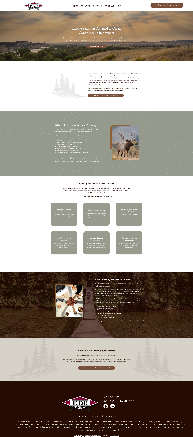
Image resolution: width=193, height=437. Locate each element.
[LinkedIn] (112, 406)
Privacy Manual (96, 416)
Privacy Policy (82, 416)
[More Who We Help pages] (120, 5)
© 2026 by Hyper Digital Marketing (88, 435)
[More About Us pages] (90, 5)
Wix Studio (114, 435)
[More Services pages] (102, 5)
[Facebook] (105, 406)
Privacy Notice (110, 416)
